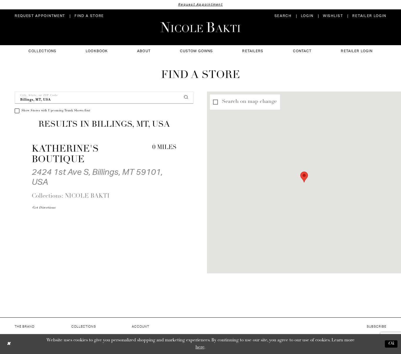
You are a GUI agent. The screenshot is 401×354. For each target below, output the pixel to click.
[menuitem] (40, 16)
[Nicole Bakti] (200, 27)
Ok (391, 344)
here (200, 347)
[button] (307, 16)
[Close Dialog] (9, 344)
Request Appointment (200, 4)
